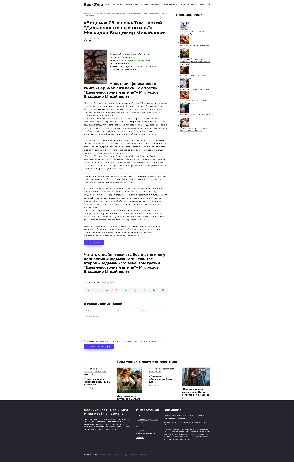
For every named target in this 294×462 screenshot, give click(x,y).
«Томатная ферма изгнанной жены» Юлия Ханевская (97, 382)
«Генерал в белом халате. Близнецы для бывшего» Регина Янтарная (195, 61)
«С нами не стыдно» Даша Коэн (194, 89)
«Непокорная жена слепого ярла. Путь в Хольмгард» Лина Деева (195, 392)
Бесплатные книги (113, 5)
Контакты (140, 438)
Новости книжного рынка (193, 5)
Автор (129, 5)
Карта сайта (141, 427)
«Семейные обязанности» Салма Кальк (160, 379)
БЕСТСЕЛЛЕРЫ (141, 5)
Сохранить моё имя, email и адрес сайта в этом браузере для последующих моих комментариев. (124, 341)
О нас (138, 415)
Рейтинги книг (170, 5)
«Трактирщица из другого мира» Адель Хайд (129, 399)
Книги (95, 14)
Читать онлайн (94, 243)
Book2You (93, 4)
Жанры (154, 5)
